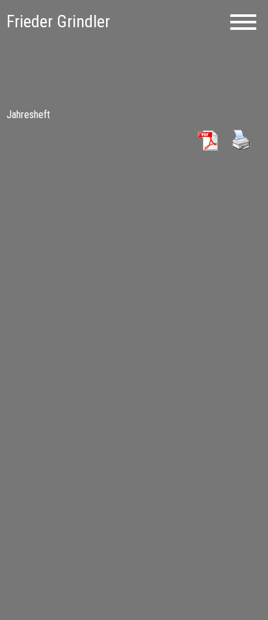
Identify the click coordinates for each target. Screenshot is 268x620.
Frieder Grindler (58, 21)
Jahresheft (28, 114)
